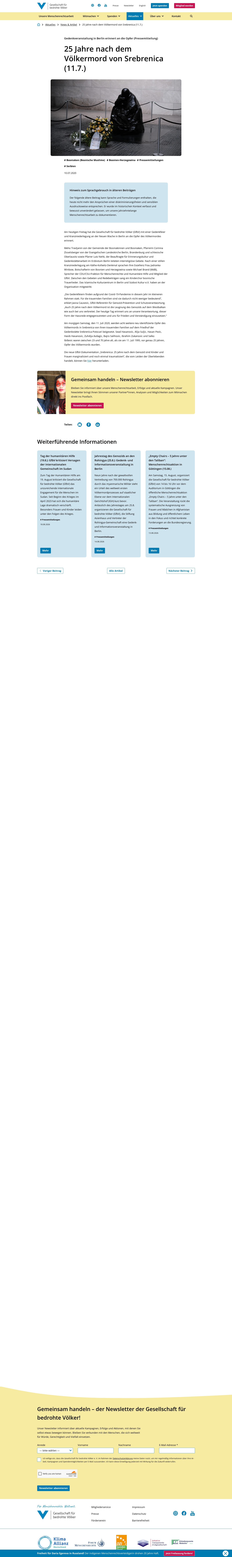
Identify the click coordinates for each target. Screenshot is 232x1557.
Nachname (124, 1445)
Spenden (112, 16)
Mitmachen (89, 16)
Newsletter (129, 5)
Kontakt (176, 16)
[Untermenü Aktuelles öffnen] (141, 16)
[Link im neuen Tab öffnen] (52, 1543)
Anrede (41, 1445)
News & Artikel (69, 24)
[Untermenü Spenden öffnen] (119, 16)
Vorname (83, 1445)
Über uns (155, 16)
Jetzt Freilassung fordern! (179, 1553)
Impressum (138, 1507)
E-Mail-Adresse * (168, 1445)
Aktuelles (133, 16)
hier (89, 360)
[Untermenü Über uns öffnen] (163, 16)
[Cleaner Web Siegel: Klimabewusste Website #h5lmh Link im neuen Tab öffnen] (183, 1542)
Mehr (45, 550)
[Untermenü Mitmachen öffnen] (98, 16)
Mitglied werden (184, 5)
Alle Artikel (116, 570)
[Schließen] (225, 1553)
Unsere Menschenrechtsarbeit (56, 16)
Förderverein (98, 1520)
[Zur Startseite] (38, 24)
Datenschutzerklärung (123, 1458)
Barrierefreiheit (140, 1520)
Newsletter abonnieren (87, 405)
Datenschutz (139, 1513)
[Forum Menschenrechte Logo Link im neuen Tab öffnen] (89, 1542)
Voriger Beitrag (52, 570)
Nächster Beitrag (178, 570)
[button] (79, 424)
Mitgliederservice (101, 1507)
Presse (116, 5)
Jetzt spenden (160, 5)
